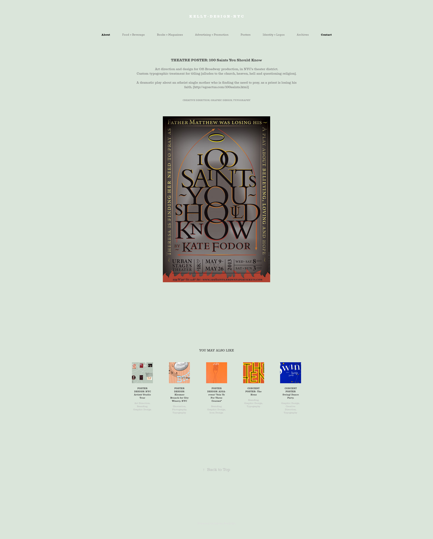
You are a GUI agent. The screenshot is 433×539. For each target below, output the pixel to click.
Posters (246, 34)
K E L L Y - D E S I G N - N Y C (216, 16)
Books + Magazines (170, 34)
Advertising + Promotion (211, 34)
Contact (326, 34)
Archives (303, 34)
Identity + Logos (274, 34)
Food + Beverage (133, 34)
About (105, 34)
